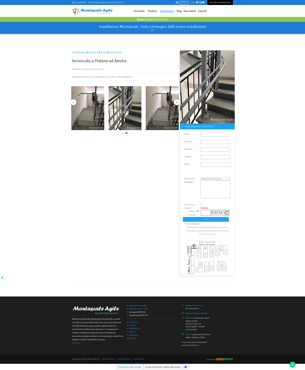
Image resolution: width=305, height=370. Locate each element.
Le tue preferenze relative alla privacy (163, 367)
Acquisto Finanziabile (138, 305)
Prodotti (132, 325)
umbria (94, 52)
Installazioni (79, 52)
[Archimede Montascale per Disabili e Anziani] (92, 11)
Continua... (76, 343)
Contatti (132, 338)
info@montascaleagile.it (199, 313)
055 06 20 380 (198, 306)
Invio (205, 219)
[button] (177, 102)
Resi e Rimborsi (109, 359)
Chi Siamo (133, 322)
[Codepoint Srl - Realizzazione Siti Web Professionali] (219, 359)
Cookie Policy (139, 359)
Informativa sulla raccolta (129, 367)
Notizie (132, 332)
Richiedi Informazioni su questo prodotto (199, 126)
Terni (104, 52)
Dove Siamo (134, 335)
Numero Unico (152, 19)
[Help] (198, 211)
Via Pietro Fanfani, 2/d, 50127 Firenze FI (107, 2)
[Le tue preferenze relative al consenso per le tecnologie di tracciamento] (2, 277)
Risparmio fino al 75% (138, 309)
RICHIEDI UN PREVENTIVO (220, 2)
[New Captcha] (227, 212)
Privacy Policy (124, 359)
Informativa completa (209, 234)
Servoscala (115, 52)
